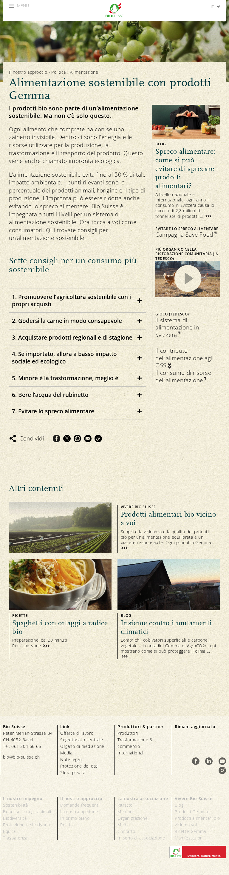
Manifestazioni (189, 838)
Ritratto (125, 805)
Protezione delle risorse (27, 825)
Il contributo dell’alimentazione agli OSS (184, 358)
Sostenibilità (15, 805)
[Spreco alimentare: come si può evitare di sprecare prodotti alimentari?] (186, 162)
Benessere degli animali (27, 811)
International (130, 753)
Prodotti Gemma (191, 811)
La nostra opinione (79, 811)
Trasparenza (15, 838)
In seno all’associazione (141, 838)
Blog (179, 805)
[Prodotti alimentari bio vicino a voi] (114, 527)
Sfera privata (73, 772)
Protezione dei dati (79, 766)
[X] (67, 438)
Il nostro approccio (28, 72)
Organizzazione (132, 818)
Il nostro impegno (22, 798)
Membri (125, 811)
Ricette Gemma (190, 831)
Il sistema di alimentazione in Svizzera (177, 328)
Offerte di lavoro (76, 733)
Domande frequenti (80, 805)
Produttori (127, 733)
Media (66, 753)
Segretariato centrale (81, 739)
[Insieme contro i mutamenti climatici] (168, 609)
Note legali (71, 759)
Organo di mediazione (82, 746)
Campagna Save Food (184, 234)
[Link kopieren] (98, 438)
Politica (58, 72)
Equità (9, 831)
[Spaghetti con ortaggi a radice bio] (60, 609)
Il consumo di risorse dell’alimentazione (183, 376)
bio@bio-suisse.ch (21, 757)
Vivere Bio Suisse (193, 798)
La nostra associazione (142, 798)
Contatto (126, 831)
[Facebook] (56, 438)
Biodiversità (15, 818)
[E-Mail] (88, 438)
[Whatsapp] (77, 438)
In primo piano (74, 818)
